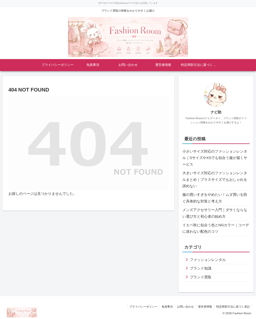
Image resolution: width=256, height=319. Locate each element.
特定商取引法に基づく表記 (233, 306)
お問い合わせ (185, 306)
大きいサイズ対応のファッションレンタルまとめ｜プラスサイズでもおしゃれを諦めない (214, 179)
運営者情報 (205, 306)
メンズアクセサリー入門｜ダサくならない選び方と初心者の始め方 (214, 213)
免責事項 (167, 306)
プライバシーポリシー (143, 306)
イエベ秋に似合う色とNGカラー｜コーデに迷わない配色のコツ (215, 228)
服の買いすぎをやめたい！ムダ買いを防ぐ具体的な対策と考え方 (214, 198)
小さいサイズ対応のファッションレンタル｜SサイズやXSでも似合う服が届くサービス (214, 157)
